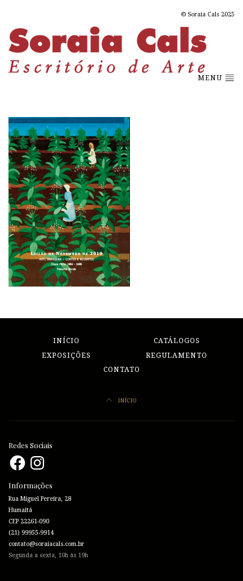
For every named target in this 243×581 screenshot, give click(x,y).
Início (66, 341)
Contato (121, 370)
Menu (211, 78)
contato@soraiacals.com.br (46, 544)
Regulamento (176, 355)
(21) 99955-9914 (31, 532)
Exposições (66, 355)
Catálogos (177, 341)
